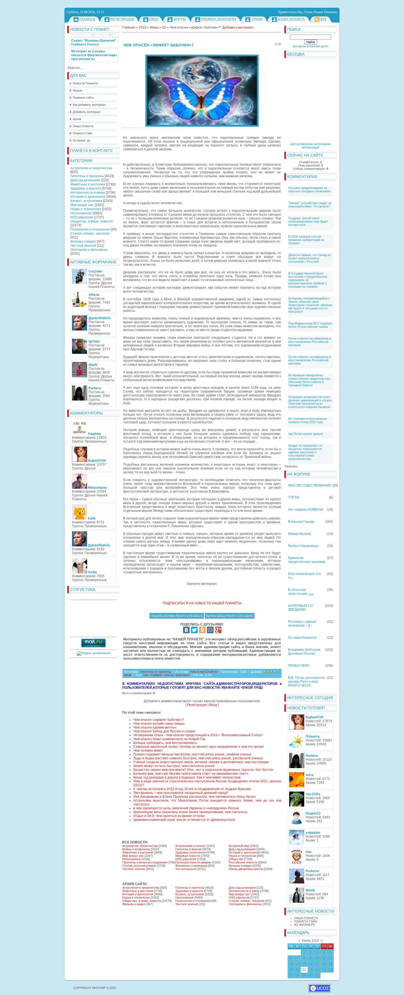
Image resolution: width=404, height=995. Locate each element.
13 (291, 964)
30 (311, 975)
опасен (169, 675)
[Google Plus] (218, 630)
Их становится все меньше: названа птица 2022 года (308, 420)
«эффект (156, 675)
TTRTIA (293, 497)
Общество (236, 859)
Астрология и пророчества (91, 168)
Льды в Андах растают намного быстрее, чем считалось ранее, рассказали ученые (198, 758)
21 (298, 970)
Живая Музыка (299, 534)
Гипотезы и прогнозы (87, 176)
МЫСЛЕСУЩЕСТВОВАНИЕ (309, 485)
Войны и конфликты (136, 849)
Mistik (128, 675)
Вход (153, 19)
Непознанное (81, 213)
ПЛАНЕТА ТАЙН (305, 921)
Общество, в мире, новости (91, 221)
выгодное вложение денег (311, 46)
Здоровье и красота (85, 188)
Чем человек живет (148, 750)
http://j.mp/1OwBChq (204, 671)
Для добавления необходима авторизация (310, 145)
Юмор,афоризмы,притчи (246, 869)
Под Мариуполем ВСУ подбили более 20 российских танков (310, 325)
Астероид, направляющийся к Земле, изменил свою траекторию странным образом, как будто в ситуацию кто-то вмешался (310, 305)
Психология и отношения (90, 229)
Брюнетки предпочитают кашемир (307, 560)
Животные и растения (87, 184)
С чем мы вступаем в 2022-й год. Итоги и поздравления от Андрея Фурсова (192, 789)
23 (311, 970)
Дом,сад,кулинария (85, 180)
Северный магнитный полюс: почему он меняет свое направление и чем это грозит (198, 747)
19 (331, 964)
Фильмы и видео (83, 241)
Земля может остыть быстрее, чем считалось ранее (174, 766)
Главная (87, 19)
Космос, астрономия (86, 201)
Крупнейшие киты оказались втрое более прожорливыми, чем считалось (190, 812)
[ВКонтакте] (186, 630)
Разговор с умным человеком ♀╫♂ (302, 623)
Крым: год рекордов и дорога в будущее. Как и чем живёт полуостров (186, 777)
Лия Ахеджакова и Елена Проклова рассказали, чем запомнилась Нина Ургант (194, 797)
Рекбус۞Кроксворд (303, 546)
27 (291, 975)
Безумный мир (239, 845)
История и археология (88, 197)
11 (324, 958)
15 (304, 964)
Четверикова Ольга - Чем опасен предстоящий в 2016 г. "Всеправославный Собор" (198, 735)
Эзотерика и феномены (89, 250)
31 (317, 975)
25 (324, 970)
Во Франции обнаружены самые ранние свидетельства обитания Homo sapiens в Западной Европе (309, 380)
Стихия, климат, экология (90, 233)
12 (331, 958)
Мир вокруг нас (82, 205)
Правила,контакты (218, 19)
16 (311, 964)
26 (331, 970)
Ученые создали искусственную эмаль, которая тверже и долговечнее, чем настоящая (201, 762)
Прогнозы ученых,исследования (145, 862)
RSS (323, 19)
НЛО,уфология (81, 217)
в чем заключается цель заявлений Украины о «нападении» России (186, 808)
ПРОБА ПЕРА (298, 666)
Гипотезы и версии (188, 849)
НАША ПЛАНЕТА (306, 918)
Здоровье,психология (190, 852)
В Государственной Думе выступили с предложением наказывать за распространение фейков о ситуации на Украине (307, 280)
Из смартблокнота (302, 638)
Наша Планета (291, 19)
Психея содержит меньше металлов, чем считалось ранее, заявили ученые (192, 754)
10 (317, 958)
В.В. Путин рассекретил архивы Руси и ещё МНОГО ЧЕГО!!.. (306, 681)
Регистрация (122, 19)
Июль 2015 (310, 941)
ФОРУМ (179, 19)
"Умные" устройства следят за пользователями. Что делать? (309, 204)
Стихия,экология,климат (139, 865)
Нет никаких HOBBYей (305, 510)
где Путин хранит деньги (305, 433)
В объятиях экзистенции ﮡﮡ (300, 592)
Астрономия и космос (190, 845)
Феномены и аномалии (191, 865)
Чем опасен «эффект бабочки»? (158, 720)
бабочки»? (183, 675)
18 (324, 964)
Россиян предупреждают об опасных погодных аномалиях (309, 189)
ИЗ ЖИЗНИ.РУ (304, 924)
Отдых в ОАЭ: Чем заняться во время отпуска (169, 816)
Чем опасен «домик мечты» (154, 727)
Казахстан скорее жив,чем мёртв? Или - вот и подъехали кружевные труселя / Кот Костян (203, 770)
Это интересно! (186, 869)
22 (304, 970)
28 (298, 975)
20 (291, 970)
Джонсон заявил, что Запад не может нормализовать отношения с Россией (309, 258)
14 (298, 964)
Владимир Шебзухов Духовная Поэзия (304, 651)
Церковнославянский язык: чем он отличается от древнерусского (184, 820)
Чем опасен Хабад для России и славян (164, 731)
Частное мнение (133, 869)
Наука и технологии (85, 209)
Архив (256, 19)
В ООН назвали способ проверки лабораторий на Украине (306, 240)
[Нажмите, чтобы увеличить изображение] (202, 91)
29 (304, 975)
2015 (142, 27)
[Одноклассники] (202, 630)
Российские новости (243, 862)
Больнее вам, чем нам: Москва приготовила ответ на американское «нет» (190, 774)
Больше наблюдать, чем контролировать (165, 743)
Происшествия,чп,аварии (193, 862)
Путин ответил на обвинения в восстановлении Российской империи (309, 342)
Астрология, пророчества (140, 845)
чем (145, 675)
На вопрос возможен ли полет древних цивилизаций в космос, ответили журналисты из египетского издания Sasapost (310, 401)
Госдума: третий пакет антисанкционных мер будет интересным (308, 221)
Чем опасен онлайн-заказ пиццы (159, 724)
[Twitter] (194, 630)
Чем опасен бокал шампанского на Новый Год (169, 739)
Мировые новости (187, 855)
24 (317, 970)
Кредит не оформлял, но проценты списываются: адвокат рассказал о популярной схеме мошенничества (305, 452)
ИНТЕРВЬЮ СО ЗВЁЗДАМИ (300, 608)
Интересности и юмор (87, 192)
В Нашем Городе (301, 522)
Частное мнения (83, 246)
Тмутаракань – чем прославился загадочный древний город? (180, 793)
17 (317, 964)
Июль (154, 27)
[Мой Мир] (210, 630)
